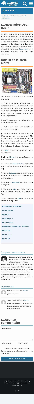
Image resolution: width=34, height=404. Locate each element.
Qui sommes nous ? (23, 383)
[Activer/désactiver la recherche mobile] (25, 3)
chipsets (12, 157)
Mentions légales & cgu (10, 383)
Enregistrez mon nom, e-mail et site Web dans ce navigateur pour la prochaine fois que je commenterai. (17, 351)
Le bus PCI (6, 214)
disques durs (23, 49)
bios (19, 198)
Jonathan (6, 16)
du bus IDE (16, 182)
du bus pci (12, 173)
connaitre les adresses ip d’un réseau (15, 226)
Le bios (5, 150)
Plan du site (20, 381)
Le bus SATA (7, 234)
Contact (27, 381)
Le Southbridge (7, 222)
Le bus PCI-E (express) (16, 164)
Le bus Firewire (7, 210)
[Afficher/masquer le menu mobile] (31, 3)
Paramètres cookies (17, 385)
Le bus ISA (6, 239)
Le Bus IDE (6, 230)
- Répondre (25, 290)
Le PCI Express (7, 218)
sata (14, 189)
